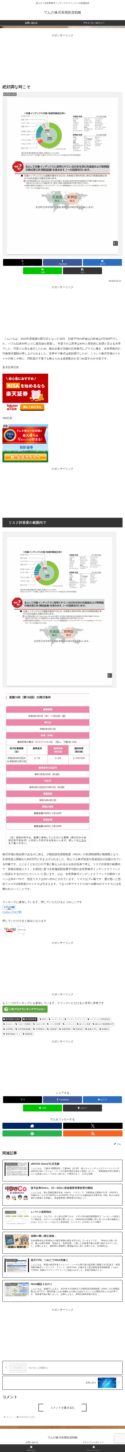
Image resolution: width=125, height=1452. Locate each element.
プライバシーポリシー (93, 1442)
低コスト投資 (84, 1024)
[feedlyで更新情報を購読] (32, 1133)
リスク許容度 (54, 1024)
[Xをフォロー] (93, 1126)
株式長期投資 (30, 1019)
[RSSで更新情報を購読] (93, 1133)
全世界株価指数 (24, 1029)
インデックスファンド (76, 1019)
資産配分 (105, 1029)
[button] (82, 270)
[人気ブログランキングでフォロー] (25, 1008)
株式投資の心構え (13, 1019)
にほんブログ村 (12, 912)
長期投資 (28, 1034)
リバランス (69, 1024)
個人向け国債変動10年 (104, 1024)
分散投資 (53, 1029)
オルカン (9, 1024)
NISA (44, 1019)
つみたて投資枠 (24, 1024)
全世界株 (9, 1029)
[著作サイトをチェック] (32, 1126)
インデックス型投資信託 (100, 1019)
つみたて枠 (40, 1024)
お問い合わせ (31, 1442)
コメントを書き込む (62, 1407)
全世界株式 (40, 1029)
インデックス (56, 1019)
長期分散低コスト (13, 1034)
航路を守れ (92, 1029)
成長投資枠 (66, 1029)
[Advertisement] (62, 59)
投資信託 (79, 1029)
